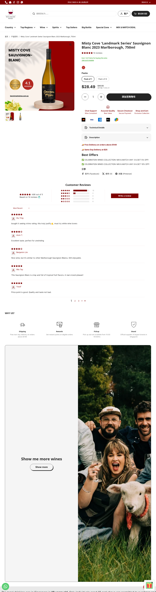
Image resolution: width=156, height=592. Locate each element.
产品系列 (14, 36)
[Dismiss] (152, 583)
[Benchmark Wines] (10, 13)
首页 (6, 36)
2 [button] (75, 301)
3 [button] (78, 301)
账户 (126, 13)
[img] (16, 214)
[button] (141, 14)
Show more (41, 467)
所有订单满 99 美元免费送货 (78, 2)
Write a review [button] (124, 196)
